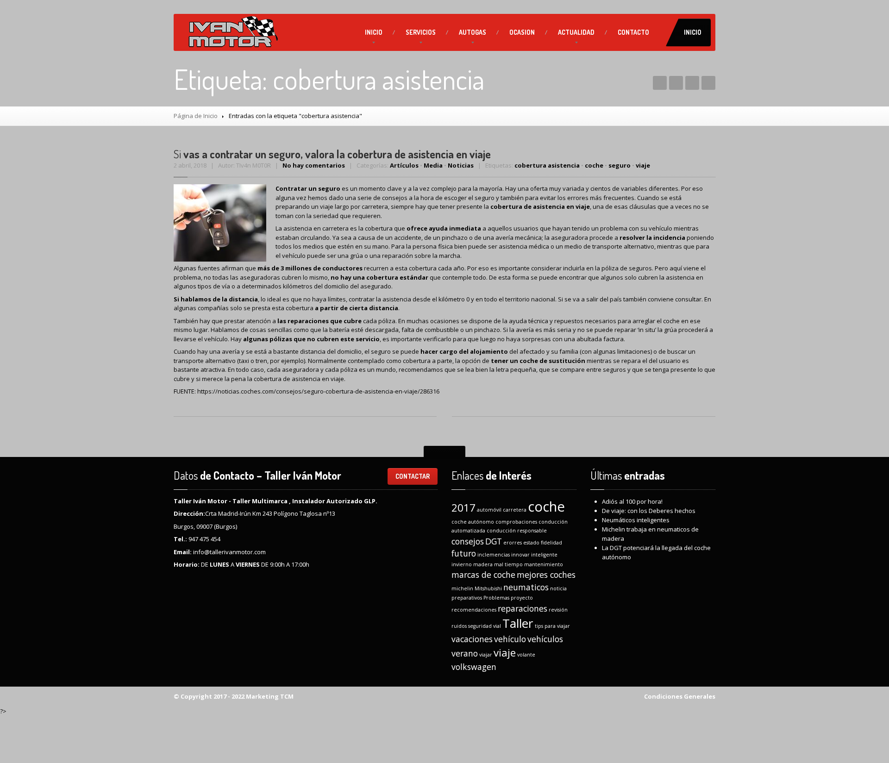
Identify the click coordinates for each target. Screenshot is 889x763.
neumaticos (526, 587)
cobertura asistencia (547, 165)
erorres (512, 542)
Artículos (404, 165)
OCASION (522, 32)
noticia (558, 588)
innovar (520, 554)
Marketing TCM (269, 696)
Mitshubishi (488, 588)
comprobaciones (516, 522)
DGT (493, 541)
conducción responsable (517, 530)
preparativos (466, 597)
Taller (517, 623)
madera (483, 564)
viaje (643, 165)
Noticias (461, 165)
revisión (558, 610)
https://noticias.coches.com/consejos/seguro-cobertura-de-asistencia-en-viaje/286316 (318, 391)
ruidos (459, 626)
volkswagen (473, 666)
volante (526, 654)
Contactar (412, 476)
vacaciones (472, 638)
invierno (461, 564)
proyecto (522, 597)
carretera (514, 510)
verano (464, 653)
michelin (462, 588)
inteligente (544, 554)
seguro (619, 165)
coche (594, 165)
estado (531, 542)
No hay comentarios (313, 165)
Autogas (472, 32)
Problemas (496, 597)
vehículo (510, 638)
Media (433, 165)
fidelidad (551, 542)
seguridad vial (484, 626)
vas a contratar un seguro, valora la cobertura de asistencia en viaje (332, 154)
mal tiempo (508, 564)
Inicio (373, 32)
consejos (467, 541)
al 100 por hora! (632, 501)
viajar (485, 654)
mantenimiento (543, 564)
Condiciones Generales (679, 696)
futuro (463, 553)
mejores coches (546, 574)
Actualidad (576, 32)
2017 (463, 507)
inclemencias (493, 554)
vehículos (545, 638)
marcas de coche (483, 574)
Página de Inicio (196, 116)
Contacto (633, 32)
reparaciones (522, 608)
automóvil (489, 510)
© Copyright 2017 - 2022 (209, 696)
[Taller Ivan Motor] (233, 32)
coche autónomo (472, 522)
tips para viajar (552, 626)
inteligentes (636, 520)
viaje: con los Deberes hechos (648, 511)
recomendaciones (473, 610)
